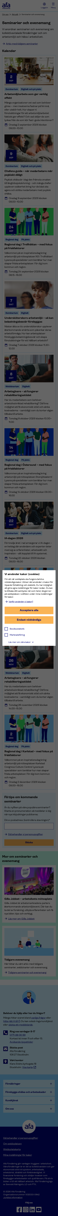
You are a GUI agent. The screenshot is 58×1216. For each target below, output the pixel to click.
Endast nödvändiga (29, 619)
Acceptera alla (29, 610)
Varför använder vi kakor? (21, 601)
